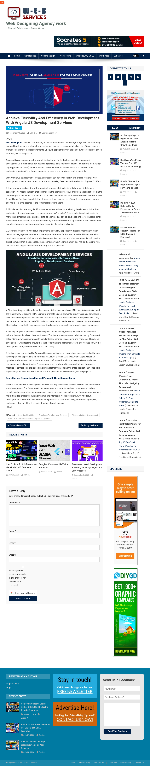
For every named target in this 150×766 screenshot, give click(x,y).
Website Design (48, 56)
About (72, 763)
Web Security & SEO (85, 56)
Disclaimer (112, 763)
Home (17, 56)
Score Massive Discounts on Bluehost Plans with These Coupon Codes (40, 378)
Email (12, 543)
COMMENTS (134, 128)
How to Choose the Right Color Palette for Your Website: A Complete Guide (129, 398)
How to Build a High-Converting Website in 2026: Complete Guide (21, 467)
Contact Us (139, 763)
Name (12, 531)
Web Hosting (65, 56)
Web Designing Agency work (36, 23)
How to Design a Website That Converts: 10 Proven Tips (129, 354)
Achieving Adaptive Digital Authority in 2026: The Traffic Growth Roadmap (129, 140)
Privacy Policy (84, 763)
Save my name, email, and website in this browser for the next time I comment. (17, 577)
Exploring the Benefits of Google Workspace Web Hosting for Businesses (92, 425)
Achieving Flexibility (26, 415)
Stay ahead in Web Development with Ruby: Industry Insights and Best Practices (87, 467)
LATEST (116, 128)
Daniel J (33, 133)
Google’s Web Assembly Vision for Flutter (53, 466)
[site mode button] (136, 55)
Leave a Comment (49, 133)
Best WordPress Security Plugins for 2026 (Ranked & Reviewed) (130, 232)
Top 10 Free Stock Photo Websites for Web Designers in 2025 (129, 446)
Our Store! (118, 56)
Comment (14, 502)
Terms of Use (98, 763)
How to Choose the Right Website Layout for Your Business (130, 184)
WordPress (104, 56)
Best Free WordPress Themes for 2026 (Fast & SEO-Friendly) (130, 163)
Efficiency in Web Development (85, 415)
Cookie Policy (125, 763)
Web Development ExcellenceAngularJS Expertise (29, 419)
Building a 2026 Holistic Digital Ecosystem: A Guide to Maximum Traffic (130, 208)
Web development (14, 142)
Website (12, 555)
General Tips (30, 56)
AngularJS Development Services (53, 415)
